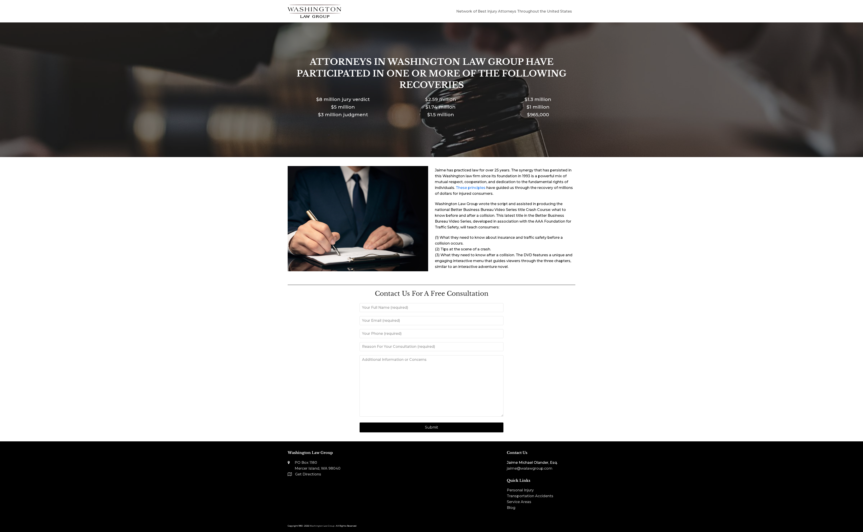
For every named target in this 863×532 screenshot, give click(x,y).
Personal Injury (520, 490)
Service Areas (519, 502)
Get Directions (308, 474)
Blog (511, 508)
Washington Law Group (321, 526)
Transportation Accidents (530, 496)
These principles (470, 188)
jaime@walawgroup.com (529, 468)
